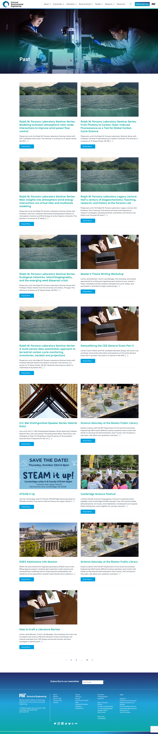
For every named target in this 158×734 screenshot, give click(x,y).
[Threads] (73, 723)
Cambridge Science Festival (98, 494)
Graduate (101, 698)
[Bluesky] (69, 723)
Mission (55, 696)
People (77, 694)
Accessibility (102, 718)
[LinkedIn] (62, 723)
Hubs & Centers (125, 712)
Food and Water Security (128, 706)
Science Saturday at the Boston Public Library (109, 423)
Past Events (101, 712)
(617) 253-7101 (24, 712)
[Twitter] (55, 723)
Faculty (77, 698)
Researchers (79, 708)
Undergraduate (102, 696)
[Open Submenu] (50, 4)
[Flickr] (76, 723)
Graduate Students (81, 704)
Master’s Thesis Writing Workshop (102, 274)
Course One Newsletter (105, 706)
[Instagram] (58, 723)
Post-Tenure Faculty (81, 700)
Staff (76, 702)
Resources (101, 716)
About (55, 694)
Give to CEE (57, 698)
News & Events (103, 702)
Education (101, 694)
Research (123, 699)
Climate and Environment (128, 700)
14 (87, 660)
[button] (131, 4)
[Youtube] (66, 723)
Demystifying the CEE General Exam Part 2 (107, 345)
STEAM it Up (27, 494)
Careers (55, 702)
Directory (78, 696)
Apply (121, 694)
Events (100, 704)
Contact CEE (57, 700)
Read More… (26, 146)
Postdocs (78, 706)
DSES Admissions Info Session (38, 561)
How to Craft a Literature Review (39, 629)
